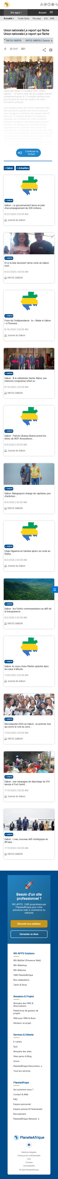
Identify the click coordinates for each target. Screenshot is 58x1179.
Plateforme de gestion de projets (25, 1012)
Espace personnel (22, 1104)
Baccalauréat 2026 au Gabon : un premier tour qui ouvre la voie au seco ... (27, 725)
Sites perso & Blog (22, 1056)
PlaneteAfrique (32, 1137)
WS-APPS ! (16, 12)
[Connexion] (41, 4)
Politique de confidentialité (29, 1155)
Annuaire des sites (22, 1051)
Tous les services (21, 1071)
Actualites (23, 168)
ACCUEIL (42, 12)
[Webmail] (45, 4)
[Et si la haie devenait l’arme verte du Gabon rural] (29, 243)
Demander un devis (29, 934)
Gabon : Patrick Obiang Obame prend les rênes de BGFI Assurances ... (25, 437)
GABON (9, 201)
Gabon (10, 168)
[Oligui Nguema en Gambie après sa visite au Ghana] (29, 531)
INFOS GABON (33, 40)
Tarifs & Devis (20, 985)
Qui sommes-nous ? (23, 1089)
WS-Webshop (20, 965)
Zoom (16, 1061)
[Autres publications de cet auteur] (14, 41)
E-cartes (17, 1041)
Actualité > (9, 18)
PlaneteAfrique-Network (25, 1119)
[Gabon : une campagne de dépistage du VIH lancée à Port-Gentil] (29, 762)
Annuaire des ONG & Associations (23, 1004)
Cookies (29, 1162)
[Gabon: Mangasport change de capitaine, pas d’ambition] (29, 474)
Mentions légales (29, 1152)
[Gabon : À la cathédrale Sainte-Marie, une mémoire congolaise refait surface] (29, 359)
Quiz (15, 1046)
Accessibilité (29, 1166)
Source (46, 40)
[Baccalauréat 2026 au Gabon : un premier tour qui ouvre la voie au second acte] (29, 704)
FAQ (15, 1099)
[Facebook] (29, 1145)
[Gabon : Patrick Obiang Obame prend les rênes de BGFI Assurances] (29, 416)
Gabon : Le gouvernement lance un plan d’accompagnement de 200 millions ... (24, 207)
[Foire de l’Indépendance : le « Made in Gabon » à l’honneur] (29, 301)
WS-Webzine (19, 970)
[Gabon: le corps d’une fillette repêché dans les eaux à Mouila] (29, 647)
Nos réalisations (21, 980)
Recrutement (19, 1114)
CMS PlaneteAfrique (23, 975)
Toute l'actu (23, 18)
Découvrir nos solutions (29, 923)
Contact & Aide (20, 1094)
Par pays (37, 18)
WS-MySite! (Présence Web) (27, 960)
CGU (29, 1159)
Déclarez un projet (22, 1023)
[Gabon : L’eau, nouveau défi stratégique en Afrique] (29, 820)
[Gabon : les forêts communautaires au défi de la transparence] (29, 589)
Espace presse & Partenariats (27, 1109)
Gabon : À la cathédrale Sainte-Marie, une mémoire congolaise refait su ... (25, 379)
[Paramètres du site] (52, 4)
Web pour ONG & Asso (24, 1018)
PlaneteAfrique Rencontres (26, 1066)
